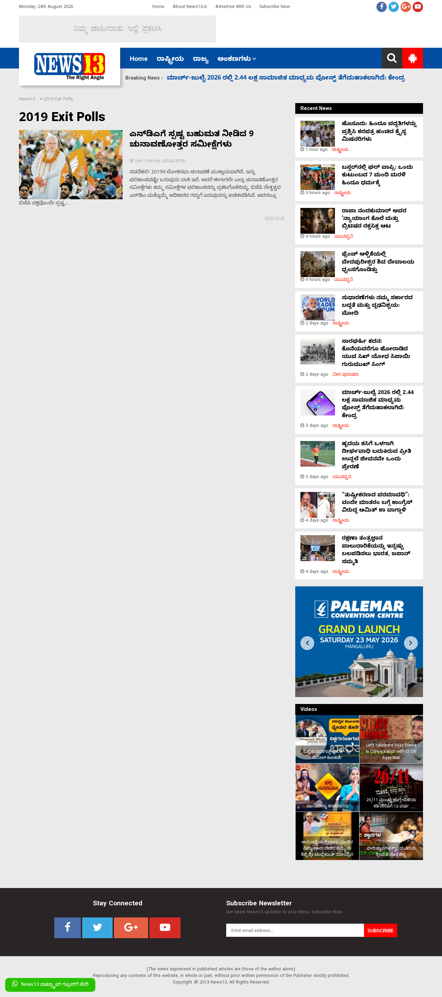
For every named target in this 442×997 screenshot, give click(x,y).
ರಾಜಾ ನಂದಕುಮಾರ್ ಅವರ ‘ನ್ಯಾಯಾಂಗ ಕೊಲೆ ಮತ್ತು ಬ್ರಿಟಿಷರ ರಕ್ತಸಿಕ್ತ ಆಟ (374, 219)
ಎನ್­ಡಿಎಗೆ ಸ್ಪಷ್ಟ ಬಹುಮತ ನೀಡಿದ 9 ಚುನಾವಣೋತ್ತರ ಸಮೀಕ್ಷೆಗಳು (191, 140)
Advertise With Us (233, 7)
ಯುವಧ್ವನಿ (343, 237)
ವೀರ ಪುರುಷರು (346, 375)
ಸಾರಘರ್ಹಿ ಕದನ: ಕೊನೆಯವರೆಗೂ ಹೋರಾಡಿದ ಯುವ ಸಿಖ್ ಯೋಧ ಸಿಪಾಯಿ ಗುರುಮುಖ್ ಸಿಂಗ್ (376, 353)
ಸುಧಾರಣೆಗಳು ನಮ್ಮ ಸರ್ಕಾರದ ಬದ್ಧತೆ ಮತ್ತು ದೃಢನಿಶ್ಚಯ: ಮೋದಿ (377, 306)
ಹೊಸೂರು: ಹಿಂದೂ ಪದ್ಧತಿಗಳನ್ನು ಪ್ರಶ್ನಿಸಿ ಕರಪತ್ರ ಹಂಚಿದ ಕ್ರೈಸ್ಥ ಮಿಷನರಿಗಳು (379, 132)
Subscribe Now (274, 7)
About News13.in (190, 7)
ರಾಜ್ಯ (201, 59)
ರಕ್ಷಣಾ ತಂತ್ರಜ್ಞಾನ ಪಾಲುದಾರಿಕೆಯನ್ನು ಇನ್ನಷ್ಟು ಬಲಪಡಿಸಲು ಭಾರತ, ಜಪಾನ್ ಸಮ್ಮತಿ (376, 550)
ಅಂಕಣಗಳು (234, 59)
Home (158, 7)
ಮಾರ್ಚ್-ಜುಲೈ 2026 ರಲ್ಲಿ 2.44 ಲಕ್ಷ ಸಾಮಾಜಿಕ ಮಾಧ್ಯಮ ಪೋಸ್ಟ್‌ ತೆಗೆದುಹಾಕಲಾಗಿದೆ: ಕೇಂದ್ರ (378, 405)
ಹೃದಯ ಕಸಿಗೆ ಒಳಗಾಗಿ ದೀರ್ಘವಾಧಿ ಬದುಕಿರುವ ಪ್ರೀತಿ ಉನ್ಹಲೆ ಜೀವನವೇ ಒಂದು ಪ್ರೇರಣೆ (281, 78)
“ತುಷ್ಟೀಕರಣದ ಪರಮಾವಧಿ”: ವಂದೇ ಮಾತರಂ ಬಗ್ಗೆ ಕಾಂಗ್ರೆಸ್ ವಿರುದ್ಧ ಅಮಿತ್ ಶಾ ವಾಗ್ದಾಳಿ (377, 503)
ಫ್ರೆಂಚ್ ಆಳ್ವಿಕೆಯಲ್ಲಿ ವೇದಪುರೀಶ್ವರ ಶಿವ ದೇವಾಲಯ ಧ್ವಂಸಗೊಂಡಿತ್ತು (378, 262)
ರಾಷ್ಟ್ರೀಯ (170, 59)
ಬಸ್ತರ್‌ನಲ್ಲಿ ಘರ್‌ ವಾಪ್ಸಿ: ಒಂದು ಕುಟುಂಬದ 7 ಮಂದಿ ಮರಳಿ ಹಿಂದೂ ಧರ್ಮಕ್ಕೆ (377, 175)
